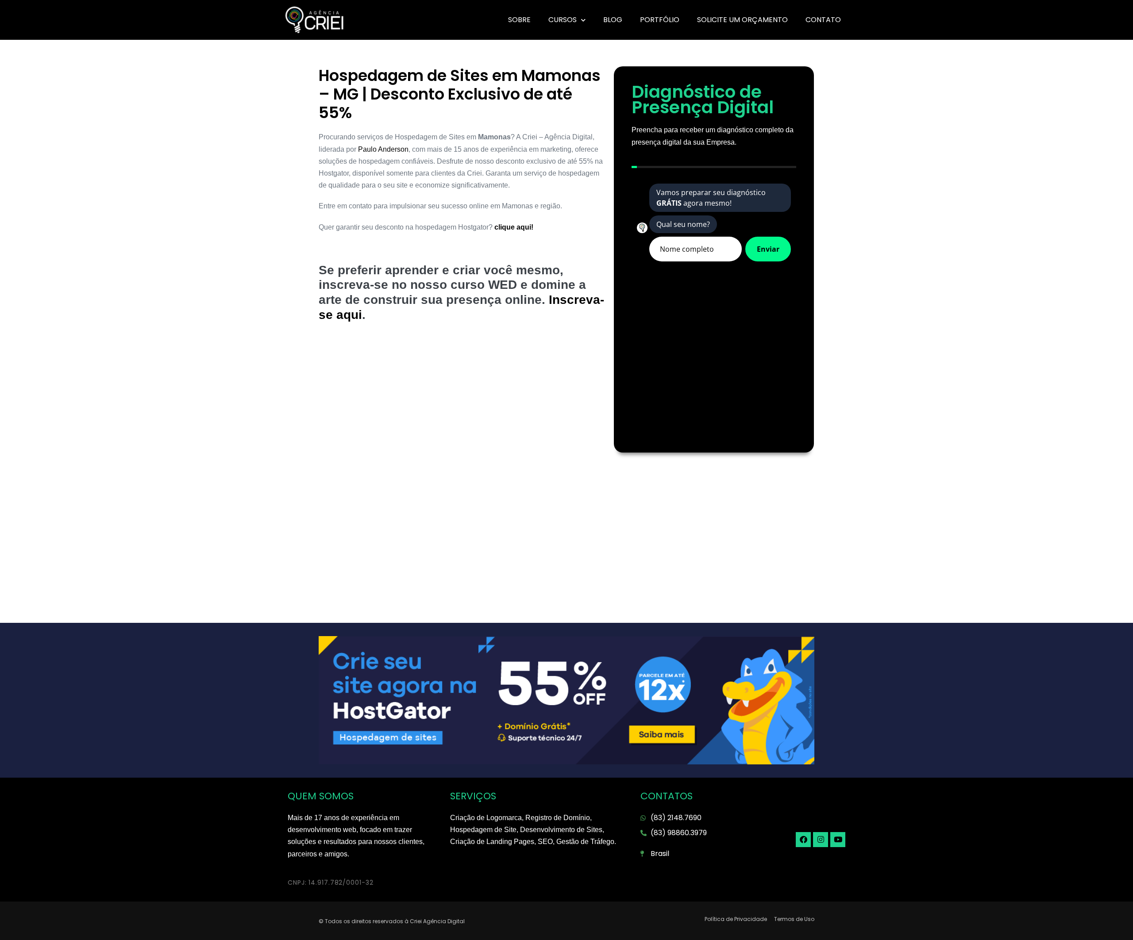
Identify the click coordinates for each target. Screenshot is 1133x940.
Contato (823, 20)
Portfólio (659, 20)
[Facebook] (803, 839)
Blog (612, 20)
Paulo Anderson (383, 149)
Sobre (519, 20)
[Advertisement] (462, 402)
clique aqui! (513, 227)
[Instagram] (820, 839)
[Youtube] (837, 839)
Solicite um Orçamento (742, 20)
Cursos (562, 20)
